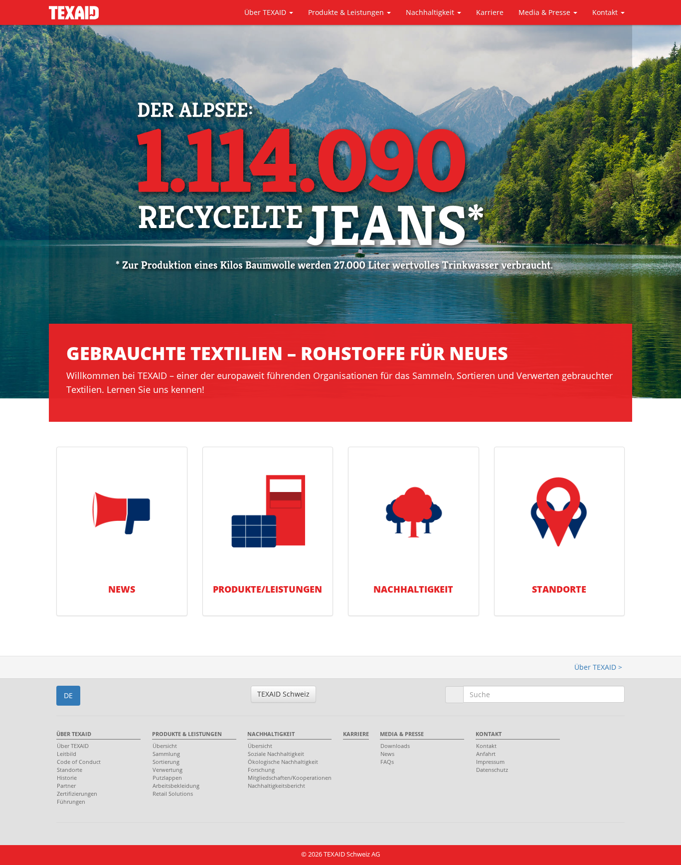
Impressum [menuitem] (490, 761)
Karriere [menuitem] (356, 734)
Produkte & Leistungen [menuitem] (187, 734)
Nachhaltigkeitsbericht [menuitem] (276, 785)
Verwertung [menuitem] (167, 769)
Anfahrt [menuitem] (486, 753)
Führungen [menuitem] (71, 801)
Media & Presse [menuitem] (402, 734)
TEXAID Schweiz (283, 694)
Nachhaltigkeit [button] (431, 12)
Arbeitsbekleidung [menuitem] (176, 785)
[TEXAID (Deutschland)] (74, 10)
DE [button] (68, 695)
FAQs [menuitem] (387, 761)
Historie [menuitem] (67, 777)
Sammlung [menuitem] (166, 753)
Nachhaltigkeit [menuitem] (271, 734)
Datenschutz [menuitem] (492, 769)
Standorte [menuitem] (69, 769)
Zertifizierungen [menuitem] (77, 793)
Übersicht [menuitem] (165, 745)
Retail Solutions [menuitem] (173, 793)
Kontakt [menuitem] (489, 734)
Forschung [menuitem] (261, 769)
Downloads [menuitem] (395, 745)
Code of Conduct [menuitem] (79, 761)
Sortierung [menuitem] (166, 761)
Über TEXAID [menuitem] (73, 734)
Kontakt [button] (606, 12)
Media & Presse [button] (545, 12)
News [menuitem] (387, 753)
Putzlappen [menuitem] (167, 777)
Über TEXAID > (598, 667)
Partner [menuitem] (66, 785)
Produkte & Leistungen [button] (347, 12)
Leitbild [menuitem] (66, 753)
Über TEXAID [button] (266, 12)
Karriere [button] (490, 12)
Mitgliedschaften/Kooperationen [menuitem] (287, 777)
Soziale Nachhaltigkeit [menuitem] (276, 753)
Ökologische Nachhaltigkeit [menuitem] (283, 761)
